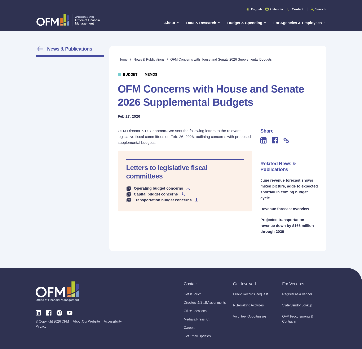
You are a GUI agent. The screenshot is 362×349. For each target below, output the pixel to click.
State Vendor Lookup (297, 305)
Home (123, 59)
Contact (297, 9)
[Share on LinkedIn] (263, 140)
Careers (189, 327)
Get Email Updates (197, 336)
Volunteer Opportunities (249, 316)
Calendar (276, 9)
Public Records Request (250, 294)
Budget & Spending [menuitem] (244, 23)
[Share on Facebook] (275, 140)
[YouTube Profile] (69, 312)
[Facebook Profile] (49, 312)
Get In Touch (193, 294)
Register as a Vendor (297, 294)
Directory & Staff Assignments (205, 302)
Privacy (41, 326)
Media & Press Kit (196, 319)
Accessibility (113, 321)
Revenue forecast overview (284, 209)
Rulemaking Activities (248, 305)
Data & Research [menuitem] (201, 23)
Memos (151, 74)
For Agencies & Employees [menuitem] (297, 23)
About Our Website (86, 321)
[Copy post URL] (286, 140)
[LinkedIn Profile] (38, 313)
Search (320, 9)
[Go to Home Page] (68, 19)
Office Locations (195, 311)
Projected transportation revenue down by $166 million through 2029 (287, 226)
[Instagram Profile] (59, 312)
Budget (130, 74)
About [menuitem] (169, 23)
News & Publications (69, 49)
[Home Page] (57, 291)
